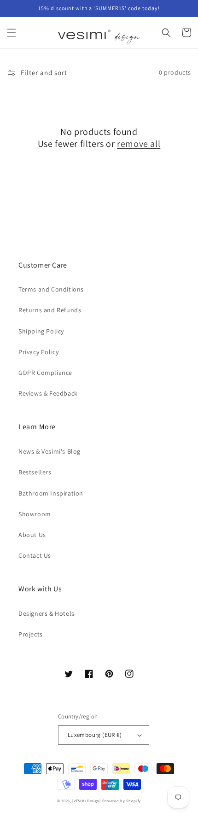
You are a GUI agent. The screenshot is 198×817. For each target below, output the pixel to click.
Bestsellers (35, 472)
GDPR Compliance (45, 372)
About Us (32, 535)
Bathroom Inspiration (50, 493)
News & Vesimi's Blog (49, 451)
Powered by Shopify (121, 800)
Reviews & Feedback (48, 393)
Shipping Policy (41, 331)
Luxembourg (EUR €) (95, 735)
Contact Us (34, 555)
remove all (138, 144)
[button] (11, 33)
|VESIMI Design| (86, 800)
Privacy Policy (38, 352)
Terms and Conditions (51, 289)
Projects (30, 634)
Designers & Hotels (46, 613)
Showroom (34, 514)
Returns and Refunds (49, 310)
